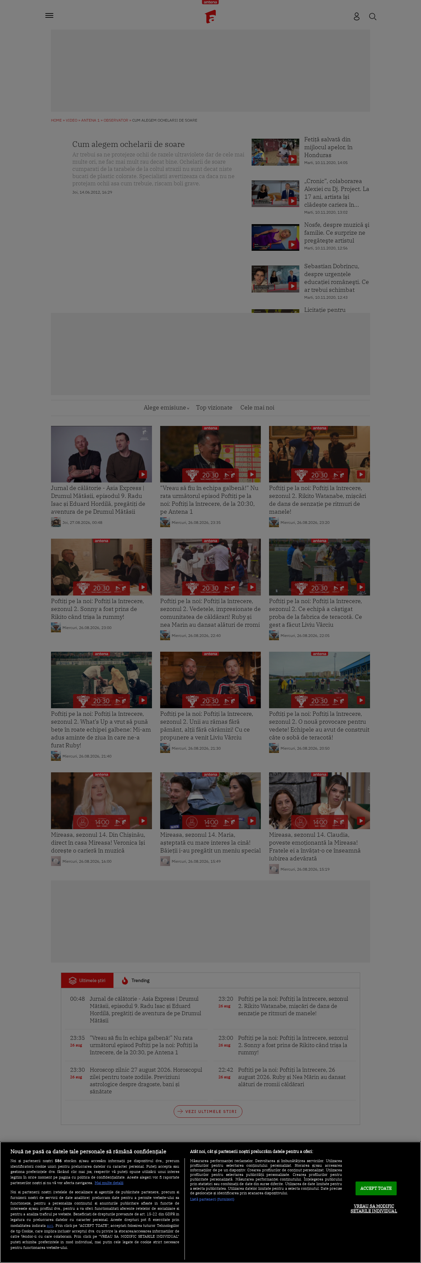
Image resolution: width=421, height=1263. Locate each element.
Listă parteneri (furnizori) (212, 1199)
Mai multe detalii (109, 1183)
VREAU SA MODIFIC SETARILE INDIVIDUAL (374, 1208)
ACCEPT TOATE (376, 1188)
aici (50, 1225)
